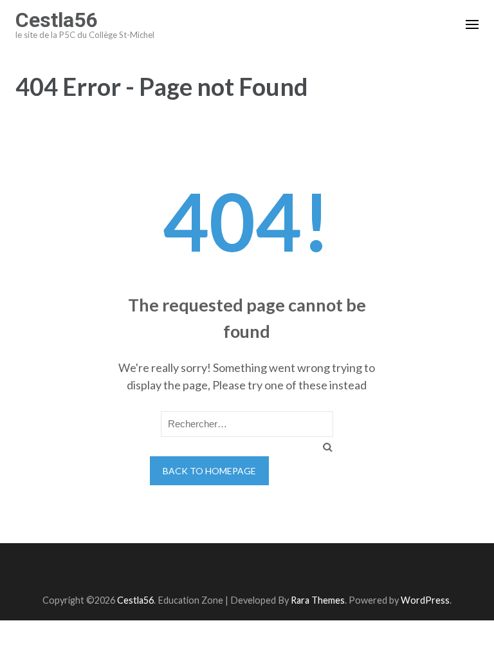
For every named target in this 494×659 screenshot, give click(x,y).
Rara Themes (318, 600)
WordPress (425, 600)
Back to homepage (209, 470)
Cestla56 (56, 20)
